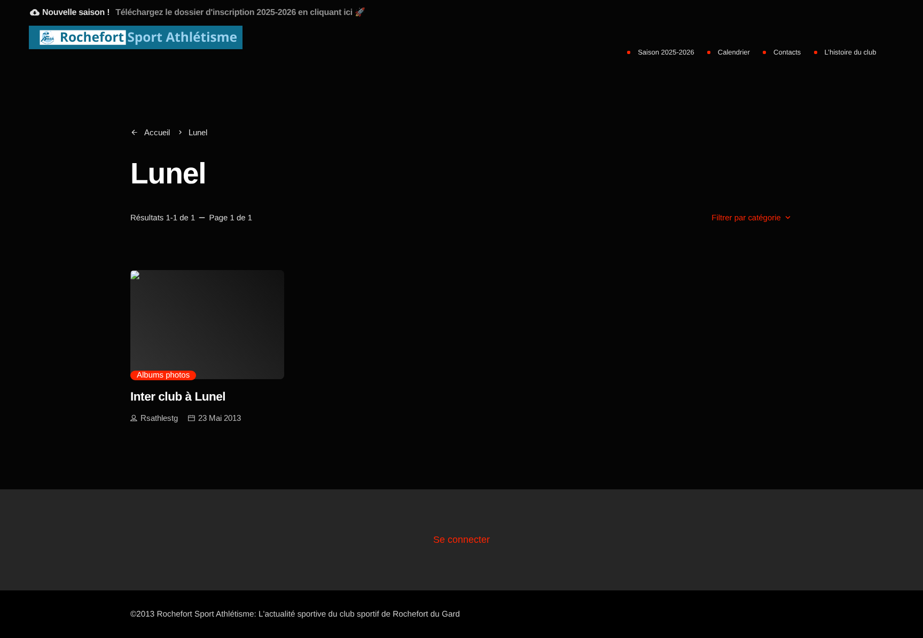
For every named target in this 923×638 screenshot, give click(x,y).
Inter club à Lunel (177, 396)
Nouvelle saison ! (197, 12)
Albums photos (163, 375)
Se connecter (461, 539)
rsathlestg (159, 417)
